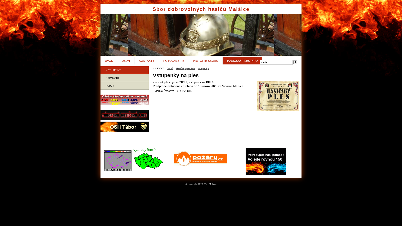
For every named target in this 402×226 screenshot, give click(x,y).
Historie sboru (205, 60)
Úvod (109, 60)
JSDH (126, 60)
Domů (170, 68)
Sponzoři (112, 78)
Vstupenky (113, 70)
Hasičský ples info (242, 60)
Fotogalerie (173, 60)
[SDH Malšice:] (276, 96)
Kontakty (146, 60)
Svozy (110, 86)
